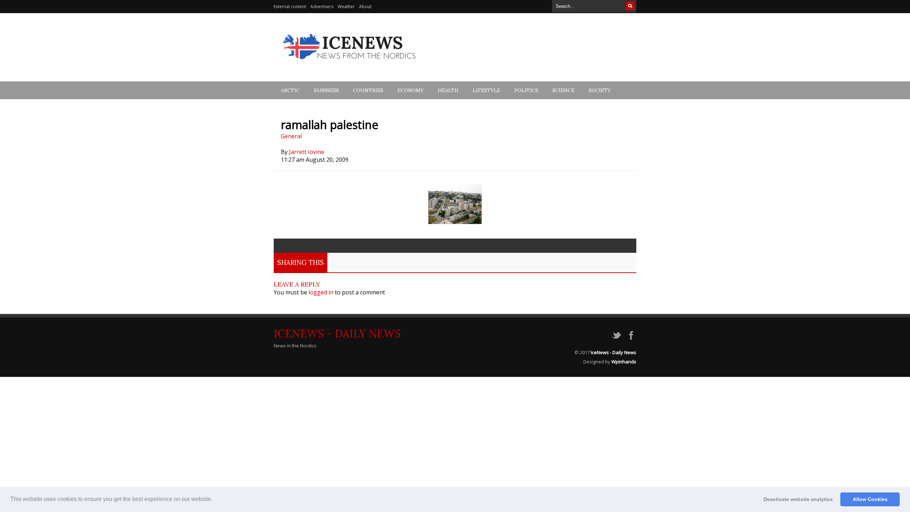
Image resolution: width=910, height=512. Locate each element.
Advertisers (321, 7)
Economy (410, 90)
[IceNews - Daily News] (349, 63)
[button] (215, 500)
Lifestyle (486, 90)
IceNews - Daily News (337, 333)
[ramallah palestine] (455, 222)
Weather (346, 7)
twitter (616, 335)
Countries (368, 90)
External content (290, 7)
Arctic (290, 90)
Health (448, 90)
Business (326, 90)
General (291, 136)
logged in (321, 292)
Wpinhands (623, 361)
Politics (526, 90)
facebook (631, 335)
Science (563, 90)
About (365, 7)
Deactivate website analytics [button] (798, 499)
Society (600, 90)
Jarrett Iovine (306, 152)
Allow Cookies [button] (870, 499)
